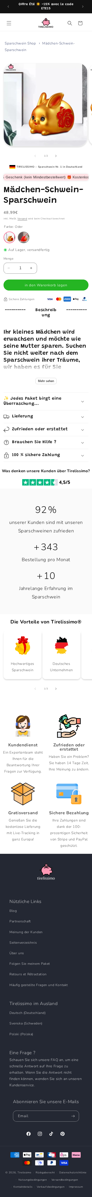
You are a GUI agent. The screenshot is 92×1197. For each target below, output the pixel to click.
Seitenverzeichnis (23, 942)
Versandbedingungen (64, 1180)
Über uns (16, 953)
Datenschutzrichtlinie (73, 1172)
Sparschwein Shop (20, 43)
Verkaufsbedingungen (50, 1187)
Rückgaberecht (45, 1172)
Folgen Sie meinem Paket (29, 963)
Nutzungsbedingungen (32, 1180)
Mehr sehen (46, 381)
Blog (13, 911)
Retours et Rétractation (28, 974)
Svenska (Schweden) (25, 1023)
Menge (8, 259)
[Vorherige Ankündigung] (9, 6)
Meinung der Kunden (26, 932)
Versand (22, 218)
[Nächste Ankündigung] (83, 6)
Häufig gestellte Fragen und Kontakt (38, 985)
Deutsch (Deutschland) (27, 1013)
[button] (9, 23)
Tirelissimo (24, 1172)
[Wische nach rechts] (56, 156)
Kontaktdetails (22, 1187)
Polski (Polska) (21, 1034)
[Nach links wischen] (35, 156)
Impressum (76, 1187)
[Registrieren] (73, 1116)
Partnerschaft (20, 921)
